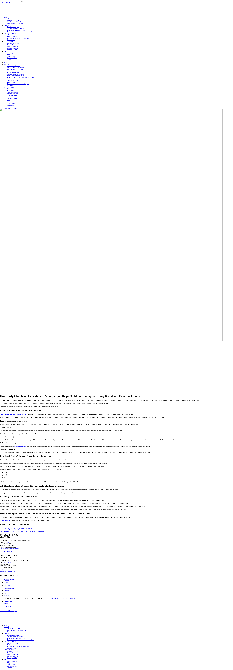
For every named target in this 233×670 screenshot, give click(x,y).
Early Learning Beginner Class (16, 30)
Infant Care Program (13, 27)
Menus (6, 582)
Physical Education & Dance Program (18, 38)
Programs (6, 25)
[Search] (22, 1)
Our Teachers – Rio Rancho (15, 23)
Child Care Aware (12, 46)
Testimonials (10, 59)
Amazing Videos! (12, 53)
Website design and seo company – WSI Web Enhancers (58, 598)
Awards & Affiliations (13, 20)
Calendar (6, 580)
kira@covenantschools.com (8, 569)
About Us (6, 18)
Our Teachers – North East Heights (17, 22)
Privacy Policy (8, 601)
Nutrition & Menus (12, 48)
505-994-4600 (7, 562)
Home (5, 17)
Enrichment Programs (10, 33)
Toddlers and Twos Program (15, 28)
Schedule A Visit (12, 58)
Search (2, 1)
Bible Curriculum (12, 36)
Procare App (10, 45)
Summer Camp (11, 40)
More (5, 51)
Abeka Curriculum (12, 35)
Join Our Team (11, 56)
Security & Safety (12, 49)
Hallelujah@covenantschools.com (10, 548)
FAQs (5, 584)
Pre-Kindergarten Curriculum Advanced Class (20, 32)
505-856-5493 (7, 542)
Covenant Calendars (13, 43)
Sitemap (6, 603)
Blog (8, 54)
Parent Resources (9, 41)
